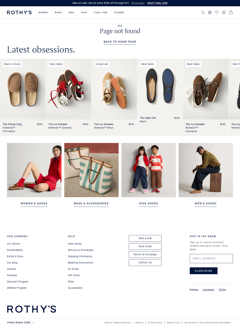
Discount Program (17, 281)
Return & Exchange (145, 254)
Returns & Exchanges (81, 250)
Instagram (208, 289)
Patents (140, 322)
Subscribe (204, 270)
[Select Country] (210, 12)
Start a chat (145, 238)
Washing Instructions (80, 262)
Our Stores (13, 243)
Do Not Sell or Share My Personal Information (207, 322)
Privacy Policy (155, 322)
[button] (43, 12)
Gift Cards (74, 275)
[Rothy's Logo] (19, 12)
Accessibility (75, 288)
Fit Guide (73, 269)
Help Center (75, 243)
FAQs (71, 281)
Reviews (12, 275)
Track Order (145, 246)
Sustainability (15, 250)
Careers (11, 269)
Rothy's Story (15, 256)
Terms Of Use (173, 322)
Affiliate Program (17, 288)
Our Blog (12, 262)
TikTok (222, 289)
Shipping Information (80, 256)
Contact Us (145, 262)
